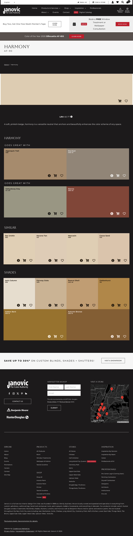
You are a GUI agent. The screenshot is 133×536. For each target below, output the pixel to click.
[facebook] (9, 394)
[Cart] (127, 2)
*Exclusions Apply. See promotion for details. (21, 521)
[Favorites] (117, 2)
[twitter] (18, 394)
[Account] (112, 2)
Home (6, 65)
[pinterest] (22, 394)
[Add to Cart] (120, 101)
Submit (54, 408)
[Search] (122, 2)
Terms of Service (65, 402)
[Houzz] (26, 394)
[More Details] (49, 175)
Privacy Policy (52, 402)
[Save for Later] (126, 101)
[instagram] (14, 394)
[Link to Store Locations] (110, 403)
